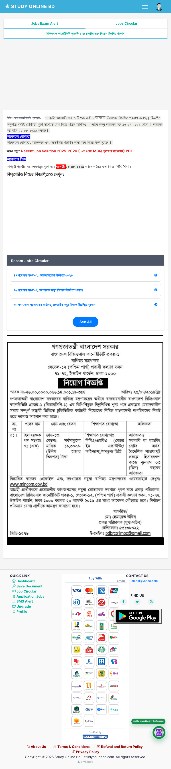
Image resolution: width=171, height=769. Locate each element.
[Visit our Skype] (151, 602)
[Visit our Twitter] (137, 602)
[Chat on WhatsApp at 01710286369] (159, 732)
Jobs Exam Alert (44, 23)
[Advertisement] (85, 75)
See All (85, 322)
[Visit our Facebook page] (123, 602)
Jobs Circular (126, 23)
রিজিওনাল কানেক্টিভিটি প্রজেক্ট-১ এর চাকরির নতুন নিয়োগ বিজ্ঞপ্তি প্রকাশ (85, 33)
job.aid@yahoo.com (144, 581)
